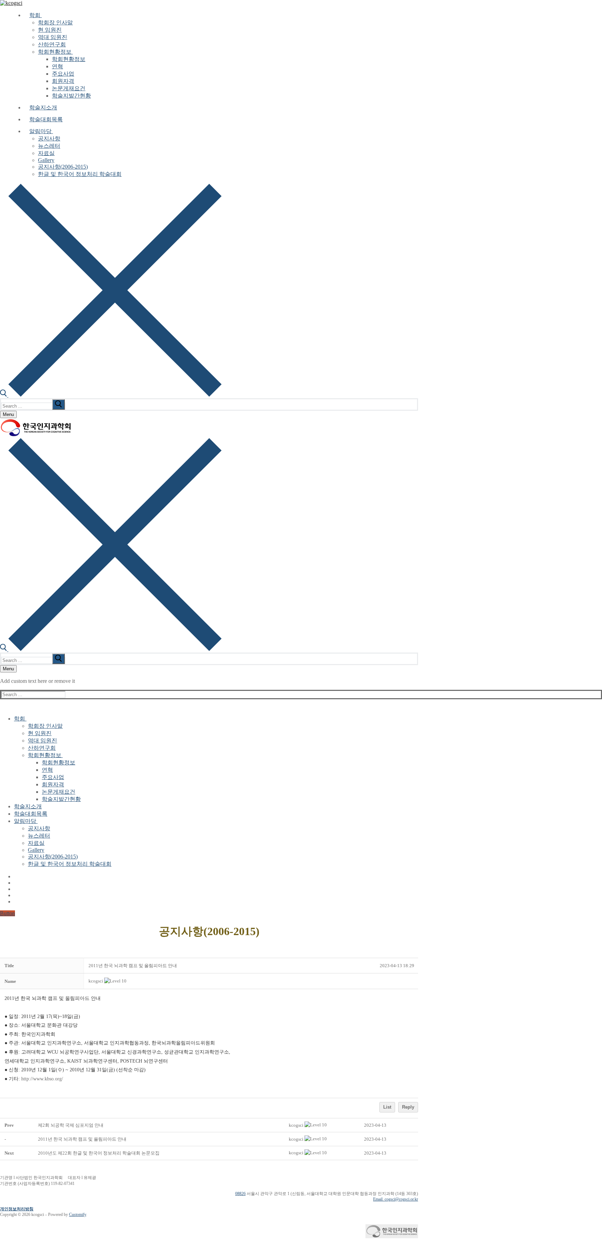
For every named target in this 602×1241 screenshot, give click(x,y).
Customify (77, 1214)
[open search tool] (111, 395)
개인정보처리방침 (16, 1209)
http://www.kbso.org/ (42, 1078)
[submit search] (58, 404)
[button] (95, 981)
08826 (240, 1193)
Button (7, 913)
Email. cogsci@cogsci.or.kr (395, 1199)
